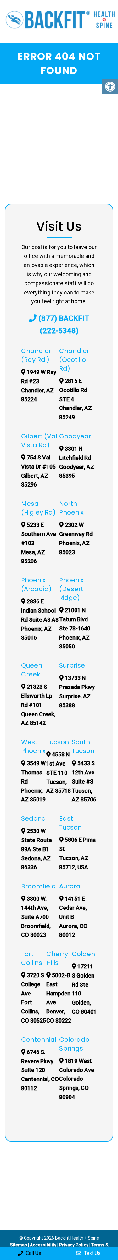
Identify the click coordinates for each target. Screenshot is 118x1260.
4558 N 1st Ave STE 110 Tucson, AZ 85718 (58, 772)
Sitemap (18, 1244)
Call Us (33, 1253)
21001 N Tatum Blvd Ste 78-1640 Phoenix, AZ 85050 (74, 628)
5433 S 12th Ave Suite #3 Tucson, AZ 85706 (84, 781)
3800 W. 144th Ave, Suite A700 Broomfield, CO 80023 (36, 916)
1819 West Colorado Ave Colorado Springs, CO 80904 (76, 1079)
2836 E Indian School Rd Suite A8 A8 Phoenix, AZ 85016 (40, 619)
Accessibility (43, 1244)
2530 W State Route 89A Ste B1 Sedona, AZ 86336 (36, 849)
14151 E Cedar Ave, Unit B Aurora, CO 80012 (73, 916)
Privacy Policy (74, 1244)
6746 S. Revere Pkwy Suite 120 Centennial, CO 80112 (40, 1070)
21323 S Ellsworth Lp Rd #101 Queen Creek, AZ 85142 (38, 704)
